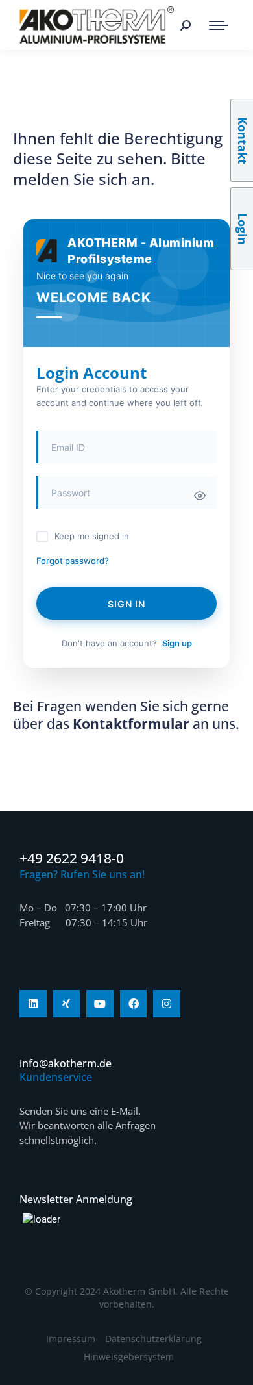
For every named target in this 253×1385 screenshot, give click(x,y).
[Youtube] (100, 1003)
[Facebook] (133, 1003)
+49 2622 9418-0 (71, 858)
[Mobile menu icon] (219, 25)
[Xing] (66, 1003)
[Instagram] (166, 1003)
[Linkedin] (33, 1003)
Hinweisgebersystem (129, 1357)
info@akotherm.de (65, 1063)
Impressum (70, 1338)
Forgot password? (72, 560)
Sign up (177, 643)
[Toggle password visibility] (199, 495)
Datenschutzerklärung (153, 1338)
